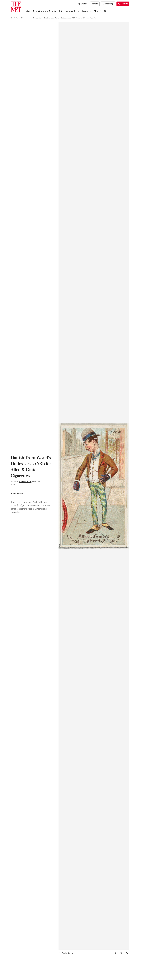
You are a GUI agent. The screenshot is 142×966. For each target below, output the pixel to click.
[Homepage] (16, 7)
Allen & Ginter (25, 481)
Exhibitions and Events (44, 11)
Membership (108, 4)
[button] (94, 486)
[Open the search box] (105, 11)
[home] (12, 18)
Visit (28, 11)
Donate (95, 4)
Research (86, 11)
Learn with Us (72, 11)
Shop (96, 11)
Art (60, 11)
